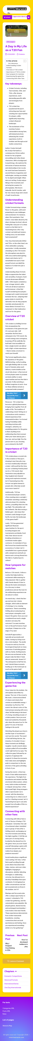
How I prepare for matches (15, 74)
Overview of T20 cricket (14, 70)
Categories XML (8, 1008)
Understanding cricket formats (13, 66)
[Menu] (9, 13)
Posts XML (6, 1011)
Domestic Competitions (13, 976)
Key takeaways (13, 63)
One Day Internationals (12, 988)
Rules (4, 1014)
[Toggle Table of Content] (24, 61)
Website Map (7, 1026)
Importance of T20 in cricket (15, 72)
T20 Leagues (11, 41)
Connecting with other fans (15, 78)
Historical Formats (11, 980)
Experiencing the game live (15, 76)
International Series (11, 984)
